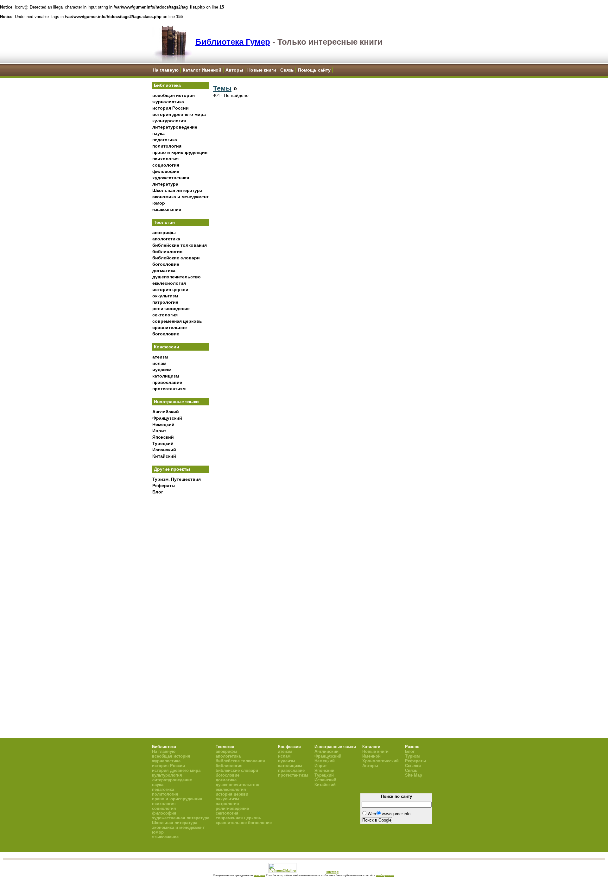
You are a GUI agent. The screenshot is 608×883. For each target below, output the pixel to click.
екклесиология (169, 283)
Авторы (234, 70)
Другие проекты (172, 469)
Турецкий (163, 443)
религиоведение (171, 308)
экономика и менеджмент (180, 196)
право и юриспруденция (179, 152)
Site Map (413, 775)
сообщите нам (385, 875)
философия (165, 171)
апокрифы (164, 232)
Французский (167, 418)
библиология (167, 251)
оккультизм (165, 295)
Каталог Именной (202, 70)
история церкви (170, 289)
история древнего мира (179, 114)
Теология (164, 222)
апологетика (166, 238)
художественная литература (180, 818)
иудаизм (161, 369)
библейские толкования (179, 245)
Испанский (164, 449)
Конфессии (166, 346)
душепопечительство (176, 276)
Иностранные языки (176, 401)
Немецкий (163, 424)
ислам (159, 363)
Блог (157, 491)
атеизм (160, 356)
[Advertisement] (180, 602)
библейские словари (176, 257)
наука (158, 133)
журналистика (168, 101)
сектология (165, 314)
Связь (287, 70)
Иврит (159, 430)
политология (166, 146)
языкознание (166, 209)
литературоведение (174, 127)
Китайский (164, 456)
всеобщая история (173, 95)
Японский (163, 437)
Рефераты (163, 485)
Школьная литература (177, 190)
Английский (165, 411)
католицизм (165, 375)
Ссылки (413, 765)
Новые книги (261, 70)
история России (170, 108)
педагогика (164, 139)
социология (165, 165)
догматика (163, 270)
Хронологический (380, 761)
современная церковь (177, 321)
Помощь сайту (314, 70)
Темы (222, 88)
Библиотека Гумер (232, 42)
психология (165, 158)
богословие (165, 264)
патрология (165, 302)
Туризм (412, 756)
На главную (166, 70)
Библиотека (167, 85)
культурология (169, 120)
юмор (158, 203)
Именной (371, 756)
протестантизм (169, 388)
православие (167, 382)
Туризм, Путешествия (176, 479)
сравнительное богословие (244, 822)
